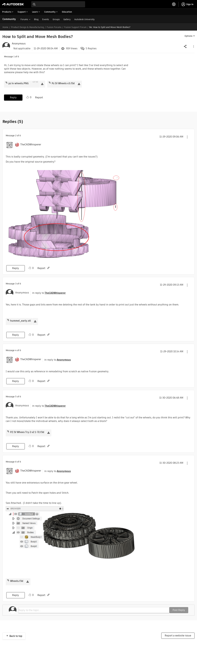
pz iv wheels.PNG (18, 83)
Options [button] (188, 35)
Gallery (67, 19)
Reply (13, 97)
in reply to (49, 293)
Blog (36, 19)
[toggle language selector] (174, 4)
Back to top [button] (15, 636)
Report (39, 97)
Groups (56, 19)
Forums (24, 19)
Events (45, 19)
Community (9, 19)
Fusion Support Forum (75, 27)
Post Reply (179, 610)
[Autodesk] (13, 4)
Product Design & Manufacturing (27, 27)
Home (5, 27)
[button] (193, 46)
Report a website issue (178, 635)
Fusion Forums (54, 27)
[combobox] (58, 4)
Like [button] (28, 97)
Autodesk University (84, 19)
